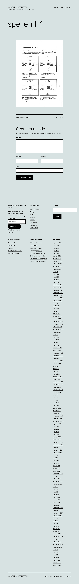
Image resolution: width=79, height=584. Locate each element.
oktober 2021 (57, 387)
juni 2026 (56, 245)
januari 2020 (57, 439)
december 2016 (58, 536)
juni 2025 (56, 274)
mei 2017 (55, 523)
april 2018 (56, 494)
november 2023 (58, 324)
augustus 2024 (57, 300)
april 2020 (56, 432)
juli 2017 (55, 518)
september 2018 (58, 481)
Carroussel (11, 243)
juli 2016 (55, 549)
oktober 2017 (57, 510)
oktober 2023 (57, 327)
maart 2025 (56, 282)
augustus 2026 (57, 243)
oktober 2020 (57, 418)
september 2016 (58, 544)
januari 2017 (56, 534)
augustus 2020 (57, 424)
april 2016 (56, 557)
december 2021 (58, 382)
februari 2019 (57, 468)
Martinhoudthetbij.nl (19, 7)
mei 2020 (56, 429)
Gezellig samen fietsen (15, 251)
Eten (31, 214)
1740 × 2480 (59, 117)
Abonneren (14, 226)
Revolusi (28, 117)
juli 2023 (55, 334)
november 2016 (58, 539)
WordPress (67, 576)
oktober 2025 (57, 264)
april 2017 (56, 526)
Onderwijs (33, 222)
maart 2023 (56, 345)
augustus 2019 (57, 452)
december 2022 (58, 353)
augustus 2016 (57, 547)
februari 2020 (57, 437)
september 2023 (58, 329)
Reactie (19, 137)
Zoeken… (56, 205)
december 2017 (58, 505)
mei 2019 (56, 460)
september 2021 (58, 390)
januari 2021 (57, 410)
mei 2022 (56, 369)
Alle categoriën (35, 209)
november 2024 (58, 293)
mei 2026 (56, 248)
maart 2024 (56, 313)
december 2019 (58, 442)
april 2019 (56, 463)
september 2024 (58, 298)
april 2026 (56, 251)
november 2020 (58, 416)
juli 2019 (55, 455)
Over (61, 7)
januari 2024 (57, 319)
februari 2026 (57, 256)
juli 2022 (55, 366)
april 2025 (56, 279)
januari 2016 (57, 565)
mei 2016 (56, 555)
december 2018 (58, 473)
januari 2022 (57, 379)
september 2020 (58, 421)
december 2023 (58, 321)
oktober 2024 (57, 295)
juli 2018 (55, 487)
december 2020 (58, 413)
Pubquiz (10, 248)
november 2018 (58, 476)
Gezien (32, 220)
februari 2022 (57, 376)
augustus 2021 (57, 392)
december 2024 (58, 290)
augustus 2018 (57, 484)
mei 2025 (56, 277)
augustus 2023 (57, 332)
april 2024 (56, 311)
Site (17, 166)
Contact (68, 7)
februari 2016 (57, 563)
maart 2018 (56, 497)
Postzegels (33, 225)
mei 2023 (56, 340)
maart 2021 (56, 405)
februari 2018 (57, 500)
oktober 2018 (57, 479)
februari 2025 (57, 285)
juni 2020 (56, 426)
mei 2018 (56, 492)
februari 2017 (57, 531)
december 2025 (58, 261)
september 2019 (58, 450)
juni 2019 (55, 458)
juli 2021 (55, 395)
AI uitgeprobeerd (13, 253)
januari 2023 (57, 350)
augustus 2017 (57, 515)
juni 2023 (56, 337)
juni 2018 (55, 489)
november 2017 (58, 508)
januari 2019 (57, 471)
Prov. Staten (34, 227)
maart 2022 (56, 374)
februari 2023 (57, 348)
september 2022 (58, 361)
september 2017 (58, 513)
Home (56, 7)
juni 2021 (55, 397)
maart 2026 (56, 253)
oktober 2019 (57, 447)
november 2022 (58, 355)
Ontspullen (11, 245)
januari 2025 (57, 287)
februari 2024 (57, 316)
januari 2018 (57, 502)
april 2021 (56, 403)
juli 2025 (55, 272)
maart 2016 (56, 560)
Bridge (32, 212)
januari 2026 (57, 258)
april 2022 (56, 371)
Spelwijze (39, 251)
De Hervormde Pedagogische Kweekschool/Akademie (38, 258)
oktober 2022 (57, 358)
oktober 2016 (57, 542)
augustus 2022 (57, 363)
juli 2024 (55, 303)
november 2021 (58, 384)
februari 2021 (57, 408)
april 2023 (56, 342)
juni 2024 (56, 306)
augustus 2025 (57, 269)
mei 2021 (56, 400)
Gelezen (32, 217)
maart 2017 (56, 529)
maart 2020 (56, 434)
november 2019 (58, 445)
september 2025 (58, 266)
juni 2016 (55, 552)
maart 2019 (56, 466)
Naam (18, 156)
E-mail (43, 156)
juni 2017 (55, 521)
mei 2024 (56, 308)
